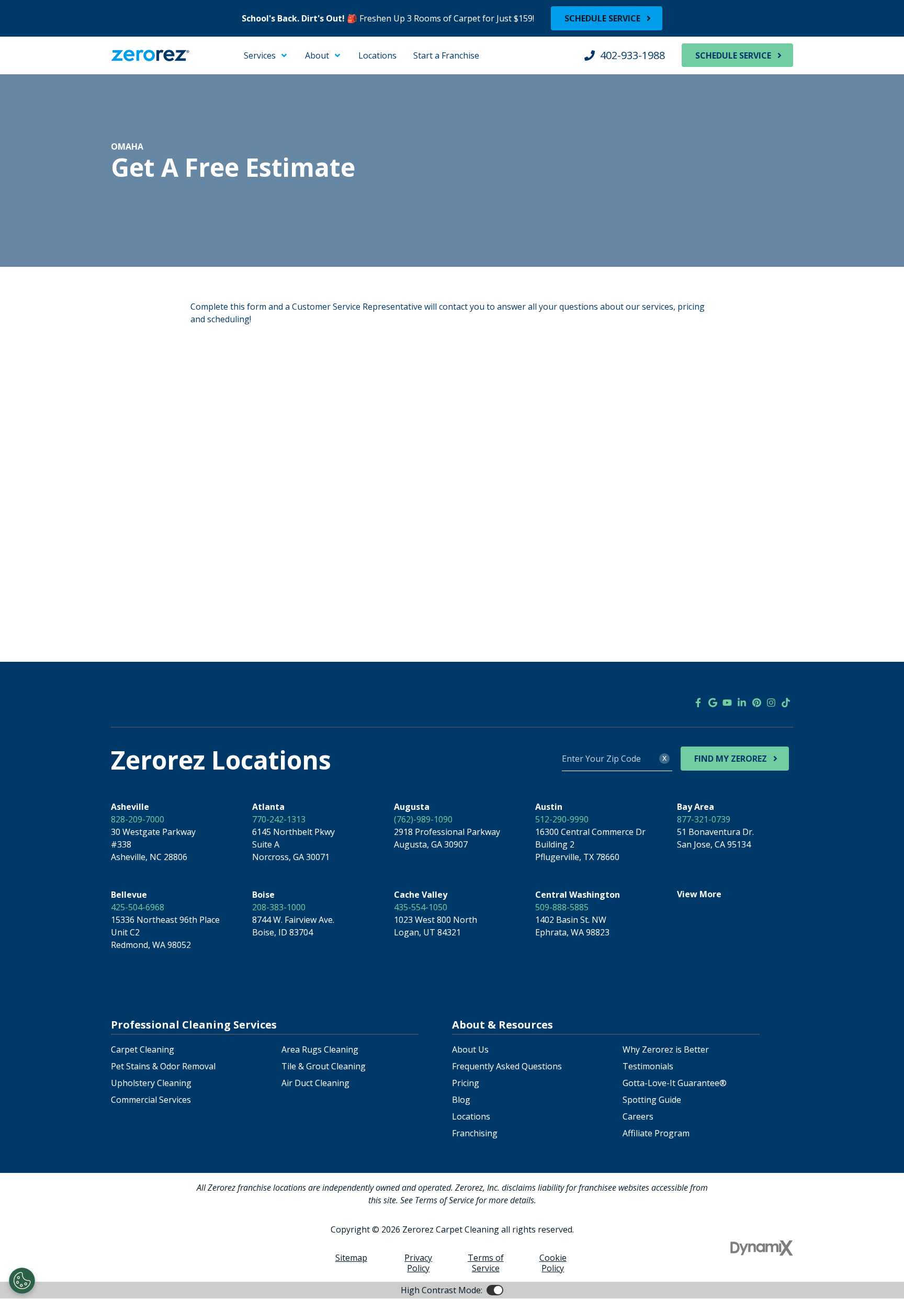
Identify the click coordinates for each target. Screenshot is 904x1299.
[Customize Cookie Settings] (22, 1281)
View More (699, 894)
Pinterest (756, 702)
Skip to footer (36, 65)
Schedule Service (602, 18)
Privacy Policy (418, 1262)
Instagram (771, 702)
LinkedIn (741, 702)
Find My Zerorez (730, 758)
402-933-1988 (632, 55)
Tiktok (785, 702)
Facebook (698, 702)
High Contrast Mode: (50, 77)
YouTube (727, 702)
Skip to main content (50, 52)
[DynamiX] (761, 1248)
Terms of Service (486, 1262)
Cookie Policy (553, 1262)
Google (712, 702)
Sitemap (351, 1257)
